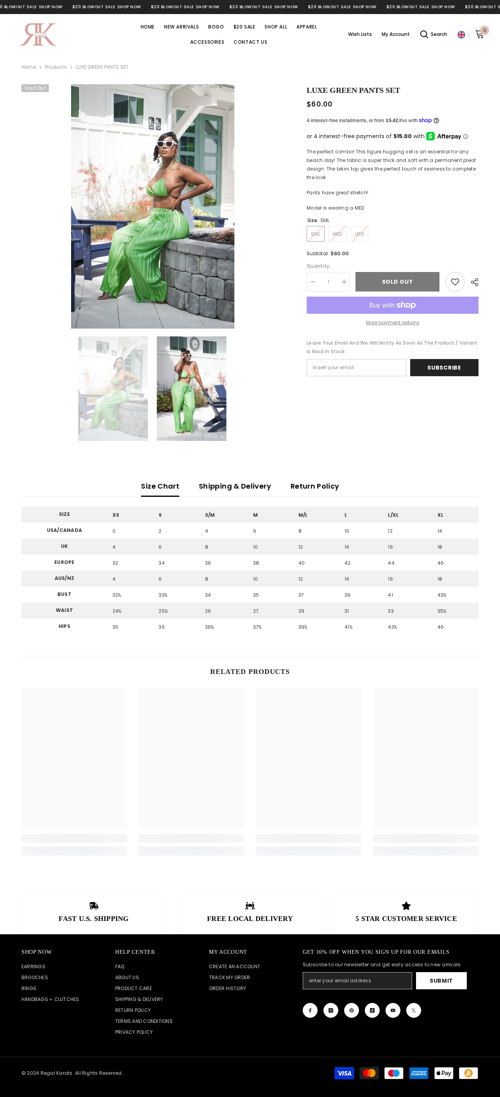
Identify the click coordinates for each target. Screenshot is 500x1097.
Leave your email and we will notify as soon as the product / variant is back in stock (392, 347)
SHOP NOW (50, 7)
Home (28, 67)
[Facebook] (310, 1010)
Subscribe (444, 368)
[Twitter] (413, 1010)
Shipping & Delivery (235, 486)
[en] (461, 34)
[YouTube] (393, 1010)
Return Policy (315, 486)
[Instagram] (330, 1010)
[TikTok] (372, 1010)
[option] (152, 206)
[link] (74, 838)
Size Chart (160, 486)
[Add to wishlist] (455, 282)
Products (56, 67)
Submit (441, 981)
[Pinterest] (351, 1010)
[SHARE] (472, 282)
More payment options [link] (393, 322)
